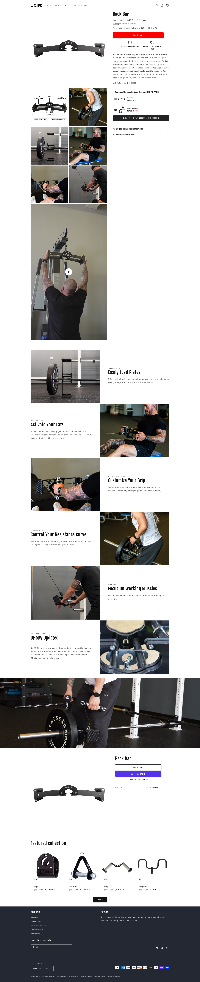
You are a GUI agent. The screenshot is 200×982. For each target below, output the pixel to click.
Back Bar (130, 98)
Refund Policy (36, 921)
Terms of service (86, 976)
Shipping (116, 24)
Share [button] (119, 788)
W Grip (106, 887)
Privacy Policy (36, 934)
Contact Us (35, 917)
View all (100, 899)
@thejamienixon (38, 658)
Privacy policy (73, 976)
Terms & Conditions (38, 925)
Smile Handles (132, 109)
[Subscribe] (69, 947)
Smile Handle (73, 887)
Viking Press (143, 887)
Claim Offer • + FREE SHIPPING (141, 118)
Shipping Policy (37, 930)
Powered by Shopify (48, 976)
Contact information (113, 976)
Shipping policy (99, 976)
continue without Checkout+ (138, 779)
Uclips (36, 887)
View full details (152, 788)
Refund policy (61, 976)
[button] (157, 5)
